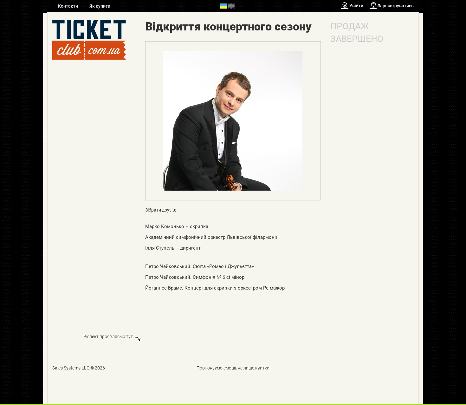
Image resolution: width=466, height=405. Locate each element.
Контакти (68, 6)
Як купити (99, 6)
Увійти (356, 5)
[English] (231, 5)
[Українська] (223, 5)
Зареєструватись (396, 5)
